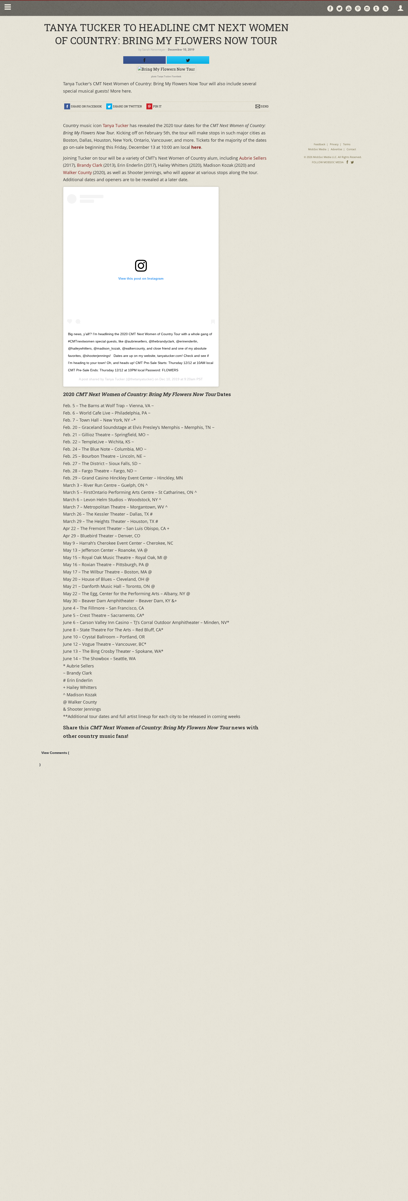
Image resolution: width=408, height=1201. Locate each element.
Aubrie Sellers (253, 158)
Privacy (334, 144)
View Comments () (54, 758)
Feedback (319, 144)
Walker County (78, 172)
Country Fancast (53, 8)
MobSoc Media (317, 149)
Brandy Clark (89, 165)
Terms (346, 144)
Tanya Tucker (115, 125)
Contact (351, 149)
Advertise (336, 149)
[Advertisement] (333, 49)
